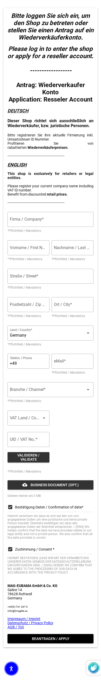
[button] (11, 668)
